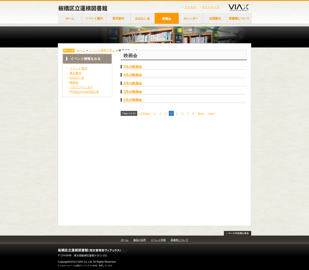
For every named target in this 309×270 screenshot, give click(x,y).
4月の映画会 (132, 75)
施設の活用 (139, 240)
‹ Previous (145, 113)
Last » (212, 113)
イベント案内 (94, 18)
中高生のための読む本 (84, 91)
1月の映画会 (132, 100)
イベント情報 (158, 240)
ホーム (70, 18)
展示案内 (118, 18)
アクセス (190, 7)
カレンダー (191, 18)
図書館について (239, 18)
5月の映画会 (132, 66)
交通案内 (215, 18)
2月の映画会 (132, 83)
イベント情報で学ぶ (102, 50)
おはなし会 (142, 18)
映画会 (166, 18)
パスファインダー (81, 87)
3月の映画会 (132, 91)
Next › (201, 113)
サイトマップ (210, 7)
